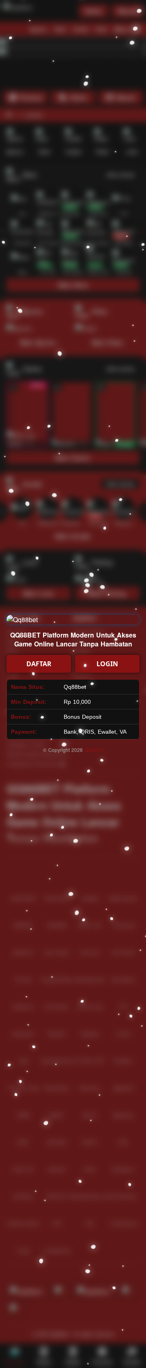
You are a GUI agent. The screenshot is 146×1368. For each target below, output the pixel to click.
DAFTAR (39, 663)
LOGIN (107, 663)
